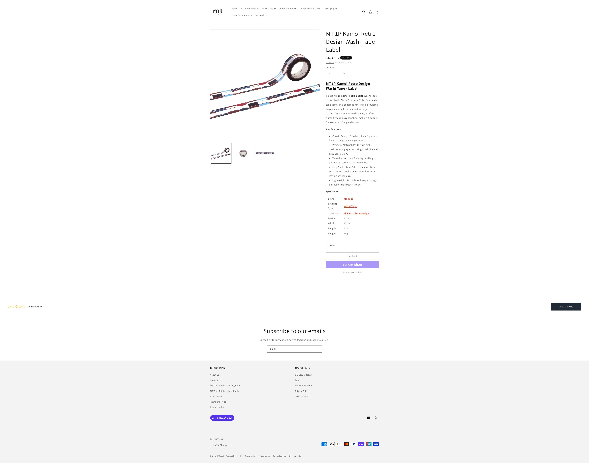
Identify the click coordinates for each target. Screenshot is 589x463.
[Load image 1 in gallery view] (221, 153)
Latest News (216, 396)
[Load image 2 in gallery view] (243, 153)
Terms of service (279, 456)
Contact (214, 380)
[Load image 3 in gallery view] (265, 153)
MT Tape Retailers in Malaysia (224, 391)
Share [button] (332, 245)
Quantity (330, 67)
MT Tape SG (221, 456)
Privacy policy (264, 456)
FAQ (297, 380)
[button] (249, 8)
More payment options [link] (352, 272)
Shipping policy (295, 456)
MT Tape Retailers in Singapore (225, 385)
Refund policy (217, 407)
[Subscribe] (318, 349)
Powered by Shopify (234, 456)
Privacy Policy (301, 391)
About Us (214, 374)
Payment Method (303, 385)
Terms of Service (218, 401)
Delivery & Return (303, 374)
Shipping (330, 62)
